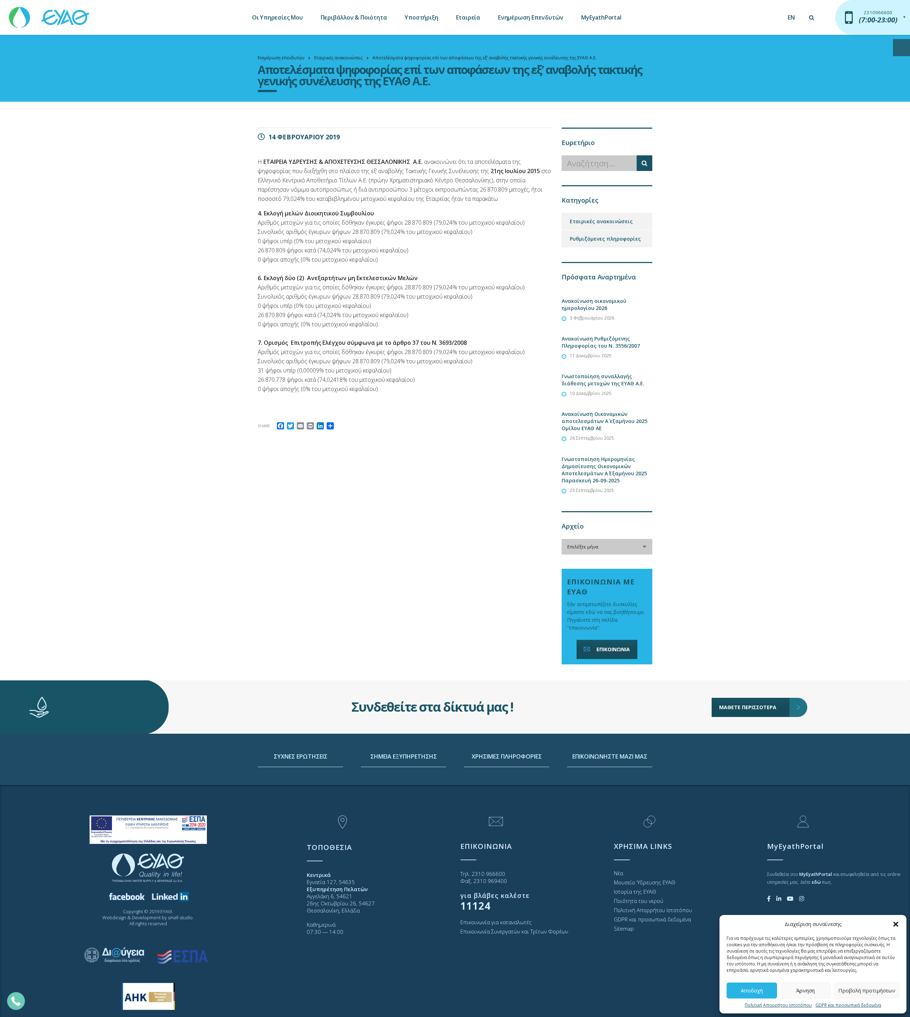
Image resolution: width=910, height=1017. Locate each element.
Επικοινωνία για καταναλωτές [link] (496, 922)
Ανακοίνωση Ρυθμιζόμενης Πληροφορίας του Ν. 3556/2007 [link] (601, 342)
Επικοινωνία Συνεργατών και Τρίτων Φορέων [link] (514, 931)
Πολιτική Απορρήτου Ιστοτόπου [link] (778, 1005)
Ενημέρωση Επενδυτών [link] (530, 17)
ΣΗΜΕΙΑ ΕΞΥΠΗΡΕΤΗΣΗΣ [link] (403, 756)
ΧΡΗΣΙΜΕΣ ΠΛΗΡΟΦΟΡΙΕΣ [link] (507, 756)
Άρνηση (805, 990)
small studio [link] (180, 917)
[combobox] (607, 547)
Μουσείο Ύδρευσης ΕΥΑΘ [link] (644, 882)
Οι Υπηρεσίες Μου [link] (277, 17)
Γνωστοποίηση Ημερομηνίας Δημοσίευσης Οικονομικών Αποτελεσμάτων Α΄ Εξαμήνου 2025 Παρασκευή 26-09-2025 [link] (604, 470)
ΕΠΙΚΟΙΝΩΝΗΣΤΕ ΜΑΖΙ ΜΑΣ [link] (609, 756)
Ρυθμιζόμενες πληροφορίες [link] (605, 238)
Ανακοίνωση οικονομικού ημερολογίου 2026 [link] (594, 304)
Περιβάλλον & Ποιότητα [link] (354, 17)
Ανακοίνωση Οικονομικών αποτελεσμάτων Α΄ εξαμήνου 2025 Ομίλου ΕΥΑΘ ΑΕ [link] (604, 421)
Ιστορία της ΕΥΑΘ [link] (635, 891)
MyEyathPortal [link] (601, 17)
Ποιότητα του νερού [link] (638, 901)
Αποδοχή (752, 990)
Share (264, 425)
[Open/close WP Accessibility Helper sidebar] (901, 47)
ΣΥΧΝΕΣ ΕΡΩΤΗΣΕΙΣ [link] (300, 756)
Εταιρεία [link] (468, 17)
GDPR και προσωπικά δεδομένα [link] (848, 1005)
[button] (895, 924)
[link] (49, 14)
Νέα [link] (618, 873)
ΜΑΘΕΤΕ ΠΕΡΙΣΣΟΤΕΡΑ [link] (747, 707)
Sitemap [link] (624, 928)
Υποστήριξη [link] (421, 17)
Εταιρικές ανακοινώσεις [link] (601, 221)
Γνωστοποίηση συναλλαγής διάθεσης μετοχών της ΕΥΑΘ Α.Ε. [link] (603, 380)
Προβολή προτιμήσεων (866, 990)
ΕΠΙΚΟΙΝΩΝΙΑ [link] (613, 649)
